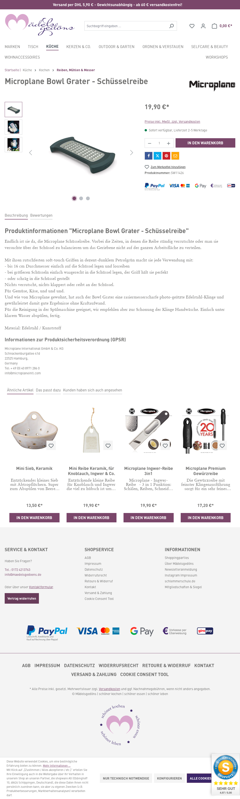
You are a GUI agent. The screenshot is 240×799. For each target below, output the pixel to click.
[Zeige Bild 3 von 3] (88, 198)
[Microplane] (212, 84)
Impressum (93, 563)
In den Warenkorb (205, 142)
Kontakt (90, 586)
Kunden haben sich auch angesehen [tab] (92, 389)
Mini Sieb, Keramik (34, 468)
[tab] (16, 215)
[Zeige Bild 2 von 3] (81, 198)
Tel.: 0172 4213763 (17, 569)
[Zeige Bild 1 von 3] (74, 198)
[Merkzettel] (192, 25)
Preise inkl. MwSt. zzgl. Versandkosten (172, 121)
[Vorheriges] (30, 152)
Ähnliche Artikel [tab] (20, 389)
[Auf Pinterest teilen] (166, 156)
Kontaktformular (41, 586)
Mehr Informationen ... (57, 765)
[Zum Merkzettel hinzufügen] (51, 445)
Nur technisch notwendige (126, 778)
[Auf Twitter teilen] (157, 156)
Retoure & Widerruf (99, 581)
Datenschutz (94, 569)
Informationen (182, 549)
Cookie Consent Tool (99, 598)
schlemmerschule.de (180, 581)
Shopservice (99, 549)
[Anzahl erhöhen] (169, 143)
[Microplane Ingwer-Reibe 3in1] (149, 430)
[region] (120, 4)
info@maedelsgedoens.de (23, 574)
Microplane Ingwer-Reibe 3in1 (148, 470)
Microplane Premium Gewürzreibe (206, 470)
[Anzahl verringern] (149, 143)
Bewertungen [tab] (41, 215)
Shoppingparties (177, 557)
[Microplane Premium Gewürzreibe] (206, 430)
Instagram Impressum (181, 575)
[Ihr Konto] (203, 25)
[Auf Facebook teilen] (148, 156)
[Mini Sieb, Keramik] (34, 430)
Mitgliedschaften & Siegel (183, 586)
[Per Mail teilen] (175, 156)
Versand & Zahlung (98, 592)
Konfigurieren (169, 778)
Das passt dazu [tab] (48, 389)
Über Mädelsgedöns (179, 563)
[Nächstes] (131, 152)
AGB (88, 557)
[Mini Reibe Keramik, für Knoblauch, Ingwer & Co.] (92, 430)
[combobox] (125, 26)
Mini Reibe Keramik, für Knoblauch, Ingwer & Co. (91, 470)
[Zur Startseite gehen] (40, 25)
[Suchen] (171, 26)
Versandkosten (109, 688)
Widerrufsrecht (96, 575)
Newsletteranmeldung (181, 569)
